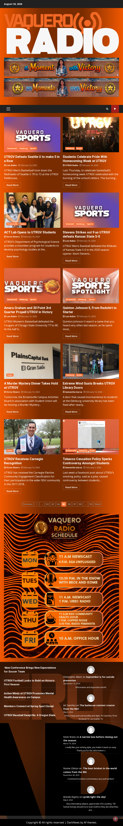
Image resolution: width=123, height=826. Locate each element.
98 (91, 504)
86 (69, 504)
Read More (13, 185)
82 (47, 504)
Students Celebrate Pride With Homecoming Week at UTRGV (91, 134)
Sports (33, 148)
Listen (115, 109)
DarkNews (73, 822)
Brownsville (12, 224)
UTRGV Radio (71, 165)
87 (74, 504)
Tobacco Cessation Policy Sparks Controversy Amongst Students (91, 436)
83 (53, 504)
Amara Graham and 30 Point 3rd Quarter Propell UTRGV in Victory (32, 285)
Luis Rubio (11, 165)
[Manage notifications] (115, 819)
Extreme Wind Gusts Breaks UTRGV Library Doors (91, 361)
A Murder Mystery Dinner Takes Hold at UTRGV (32, 361)
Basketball (12, 148)
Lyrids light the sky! (94, 796)
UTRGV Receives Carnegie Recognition (32, 436)
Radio (79, 148)
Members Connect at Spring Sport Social (29, 706)
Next (98, 504)
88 (80, 504)
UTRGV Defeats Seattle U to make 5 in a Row (32, 134)
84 (58, 504)
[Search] (107, 109)
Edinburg (24, 148)
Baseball (70, 224)
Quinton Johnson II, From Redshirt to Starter (91, 285)
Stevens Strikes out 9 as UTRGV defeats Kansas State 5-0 (91, 210)
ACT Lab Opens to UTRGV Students (32, 210)
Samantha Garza (73, 392)
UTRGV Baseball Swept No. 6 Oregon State (30, 715)
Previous (28, 504)
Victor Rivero (13, 236)
